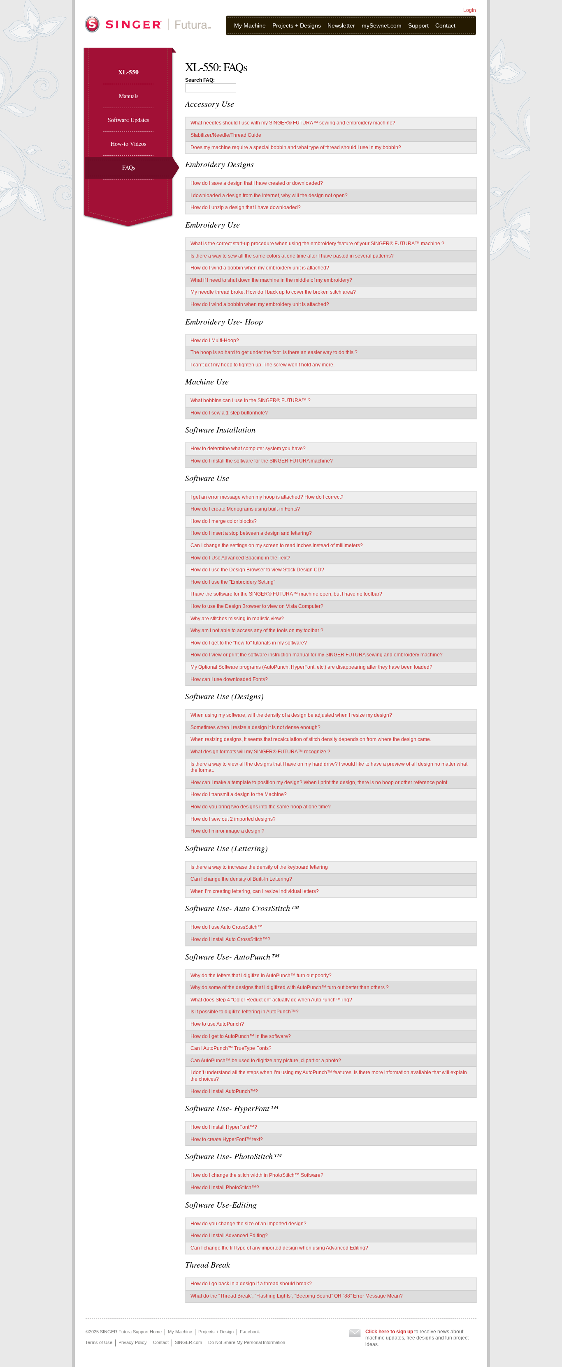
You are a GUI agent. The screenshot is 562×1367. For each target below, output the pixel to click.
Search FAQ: (200, 80)
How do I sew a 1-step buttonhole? (229, 413)
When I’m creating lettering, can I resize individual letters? (254, 891)
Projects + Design (216, 1331)
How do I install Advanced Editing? (229, 1235)
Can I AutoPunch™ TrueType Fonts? (231, 1048)
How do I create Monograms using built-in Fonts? (245, 509)
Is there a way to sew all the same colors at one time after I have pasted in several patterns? (292, 256)
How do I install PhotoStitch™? (224, 1187)
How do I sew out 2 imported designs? (233, 819)
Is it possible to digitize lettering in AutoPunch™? (244, 1012)
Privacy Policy (132, 1342)
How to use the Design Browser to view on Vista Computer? (256, 606)
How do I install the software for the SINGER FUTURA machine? (261, 461)
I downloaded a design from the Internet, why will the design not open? (269, 195)
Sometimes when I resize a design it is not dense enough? (255, 727)
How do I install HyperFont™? (223, 1127)
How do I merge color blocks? (223, 521)
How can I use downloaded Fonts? (229, 679)
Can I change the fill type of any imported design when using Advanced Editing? (279, 1248)
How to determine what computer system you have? (248, 448)
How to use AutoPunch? (217, 1024)
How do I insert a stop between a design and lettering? (251, 533)
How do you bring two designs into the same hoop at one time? (260, 807)
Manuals (128, 96)
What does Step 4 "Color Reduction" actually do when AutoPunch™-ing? (271, 1000)
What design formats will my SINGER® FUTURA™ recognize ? (260, 752)
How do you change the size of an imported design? (248, 1224)
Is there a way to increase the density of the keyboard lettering (259, 867)
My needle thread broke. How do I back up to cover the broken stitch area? (273, 292)
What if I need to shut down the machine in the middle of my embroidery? (271, 280)
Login (469, 10)
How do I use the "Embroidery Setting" (232, 582)
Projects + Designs (296, 25)
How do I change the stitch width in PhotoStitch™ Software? (256, 1175)
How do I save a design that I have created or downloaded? (256, 183)
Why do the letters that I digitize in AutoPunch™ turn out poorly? (261, 975)
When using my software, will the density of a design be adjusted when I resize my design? (291, 715)
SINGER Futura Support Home (131, 1331)
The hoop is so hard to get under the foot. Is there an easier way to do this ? (274, 352)
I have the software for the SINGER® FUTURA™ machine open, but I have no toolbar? (286, 594)
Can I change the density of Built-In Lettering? (241, 879)
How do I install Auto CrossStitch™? (230, 939)
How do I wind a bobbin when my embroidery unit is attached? (259, 268)
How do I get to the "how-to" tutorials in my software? (248, 643)
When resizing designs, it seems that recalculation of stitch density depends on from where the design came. (310, 739)
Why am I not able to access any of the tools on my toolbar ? (256, 630)
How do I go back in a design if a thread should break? (251, 1283)
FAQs (128, 167)
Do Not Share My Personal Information (246, 1342)
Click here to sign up (389, 1332)
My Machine (250, 25)
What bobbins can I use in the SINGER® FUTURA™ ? (250, 400)
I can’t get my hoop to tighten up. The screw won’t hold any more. (262, 365)
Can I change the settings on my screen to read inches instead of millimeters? (276, 545)
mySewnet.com (382, 25)
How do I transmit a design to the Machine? (238, 794)
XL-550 (128, 71)
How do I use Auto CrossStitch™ (226, 927)
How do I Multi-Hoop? (214, 340)
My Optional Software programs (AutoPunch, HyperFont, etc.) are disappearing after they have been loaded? (311, 667)
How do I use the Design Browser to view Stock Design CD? (257, 570)
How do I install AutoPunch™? (224, 1091)
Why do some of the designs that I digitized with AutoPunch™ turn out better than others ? (289, 987)
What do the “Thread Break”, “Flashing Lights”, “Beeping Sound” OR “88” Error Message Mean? (296, 1296)
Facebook (250, 1331)
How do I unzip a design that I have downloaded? (245, 207)
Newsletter (341, 25)
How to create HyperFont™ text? (226, 1139)
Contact (445, 25)
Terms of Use (98, 1342)
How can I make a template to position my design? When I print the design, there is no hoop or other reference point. (319, 782)
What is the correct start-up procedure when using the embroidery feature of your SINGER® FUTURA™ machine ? (317, 243)
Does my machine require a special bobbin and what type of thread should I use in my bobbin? (295, 147)
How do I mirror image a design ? (227, 831)
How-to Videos (128, 143)
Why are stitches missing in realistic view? (237, 618)
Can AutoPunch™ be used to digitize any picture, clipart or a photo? (265, 1060)
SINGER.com (188, 1342)
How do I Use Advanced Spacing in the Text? (240, 558)
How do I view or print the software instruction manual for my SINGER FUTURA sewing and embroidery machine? (316, 655)
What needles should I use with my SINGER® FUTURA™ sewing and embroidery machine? (292, 123)
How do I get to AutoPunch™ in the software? (240, 1036)
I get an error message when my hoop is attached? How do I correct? (267, 497)
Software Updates (128, 120)
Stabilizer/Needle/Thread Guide (225, 135)
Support (418, 25)
